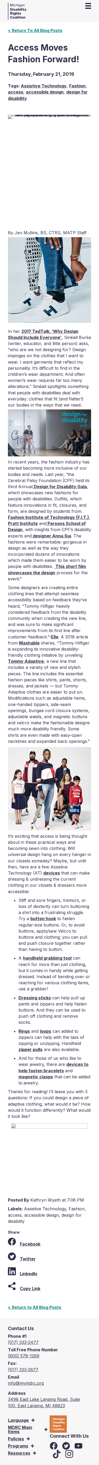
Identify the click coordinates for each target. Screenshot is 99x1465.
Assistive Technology (44, 86)
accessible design (45, 92)
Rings (24, 1031)
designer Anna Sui (51, 536)
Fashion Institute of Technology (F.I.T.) (48, 517)
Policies (16, 1438)
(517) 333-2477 (23, 1342)
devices (51, 873)
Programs (18, 1446)
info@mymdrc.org (26, 1383)
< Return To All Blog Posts (35, 30)
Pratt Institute (23, 523)
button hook (43, 918)
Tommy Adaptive (26, 661)
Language (18, 1420)
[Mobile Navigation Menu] (88, 6)
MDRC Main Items (20, 1429)
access (15, 92)
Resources (19, 1453)
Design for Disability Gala (60, 486)
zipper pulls (30, 1049)
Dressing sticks (34, 997)
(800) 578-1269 (23, 1355)
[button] (33, 1420)
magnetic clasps (35, 1076)
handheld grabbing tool (47, 958)
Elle (54, 636)
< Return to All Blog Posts (34, 1307)
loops (45, 1031)
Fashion (77, 86)
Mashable (29, 643)
